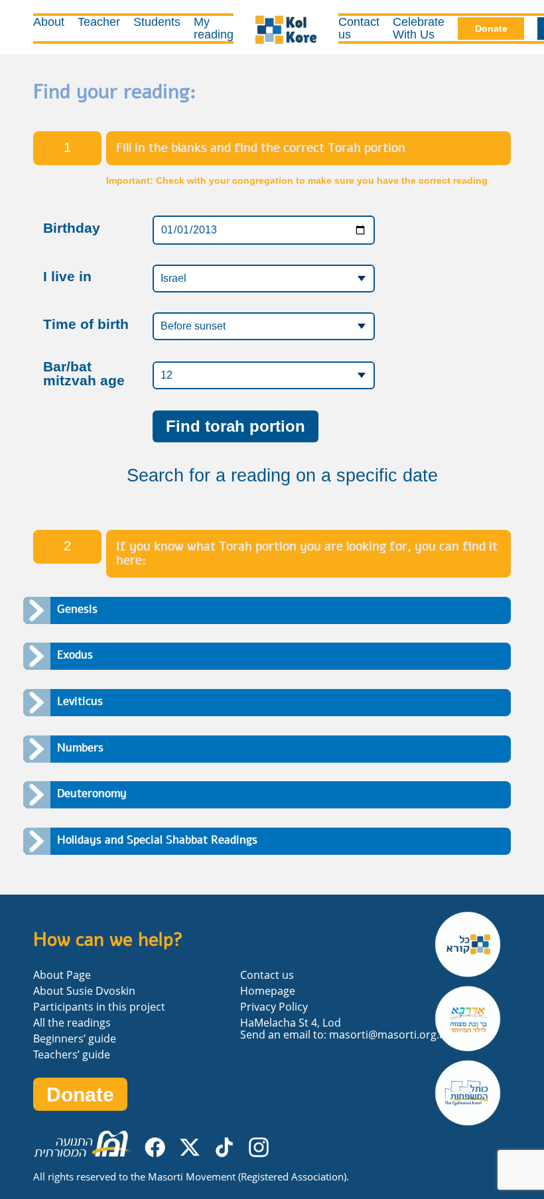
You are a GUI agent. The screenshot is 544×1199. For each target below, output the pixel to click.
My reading (214, 28)
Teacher (99, 22)
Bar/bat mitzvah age (84, 374)
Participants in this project (99, 1006)
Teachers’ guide (71, 1054)
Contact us (358, 28)
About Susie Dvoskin (84, 990)
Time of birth (86, 325)
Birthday (71, 228)
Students (156, 22)
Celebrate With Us (418, 28)
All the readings (72, 1022)
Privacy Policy (274, 1006)
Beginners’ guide (74, 1038)
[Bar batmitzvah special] (473, 1018)
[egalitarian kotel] (473, 1093)
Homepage (267, 990)
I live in (67, 277)
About (48, 22)
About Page (62, 975)
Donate (491, 28)
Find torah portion (235, 426)
